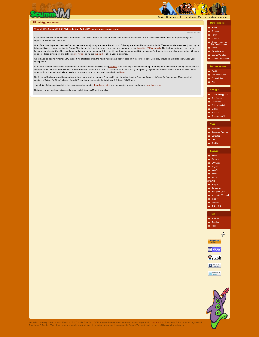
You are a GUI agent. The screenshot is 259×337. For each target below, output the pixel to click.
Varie (212, 124)
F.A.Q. (214, 71)
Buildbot (215, 113)
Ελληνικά (216, 163)
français (215, 177)
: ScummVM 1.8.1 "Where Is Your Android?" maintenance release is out (76, 29)
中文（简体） (217, 206)
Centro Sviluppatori (220, 95)
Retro (214, 226)
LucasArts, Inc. (157, 322)
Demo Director (218, 51)
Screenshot (217, 31)
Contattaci (216, 136)
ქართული (216, 188)
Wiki (213, 82)
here (122, 72)
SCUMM (215, 219)
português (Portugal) (220, 195)
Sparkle (113, 66)
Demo (214, 48)
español (215, 170)
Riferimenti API (218, 116)
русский (215, 199)
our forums (79, 54)
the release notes (102, 85)
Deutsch (215, 159)
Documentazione (218, 66)
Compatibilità (217, 78)
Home (214, 28)
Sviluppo (214, 90)
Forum (214, 35)
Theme (213, 214)
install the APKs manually (149, 48)
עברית (210, 181)
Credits (215, 143)
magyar (215, 184)
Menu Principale (217, 23)
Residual (215, 222)
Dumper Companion (220, 59)
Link (213, 140)
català (214, 156)
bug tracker (100, 54)
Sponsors (216, 129)
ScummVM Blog (219, 55)
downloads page (154, 85)
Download (216, 38)
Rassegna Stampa (220, 132)
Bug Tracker (217, 98)
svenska (215, 202)
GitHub (215, 109)
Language (214, 151)
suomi (214, 174)
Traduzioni (216, 102)
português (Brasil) (219, 192)
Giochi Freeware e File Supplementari (219, 43)
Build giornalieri (218, 105)
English (215, 167)
